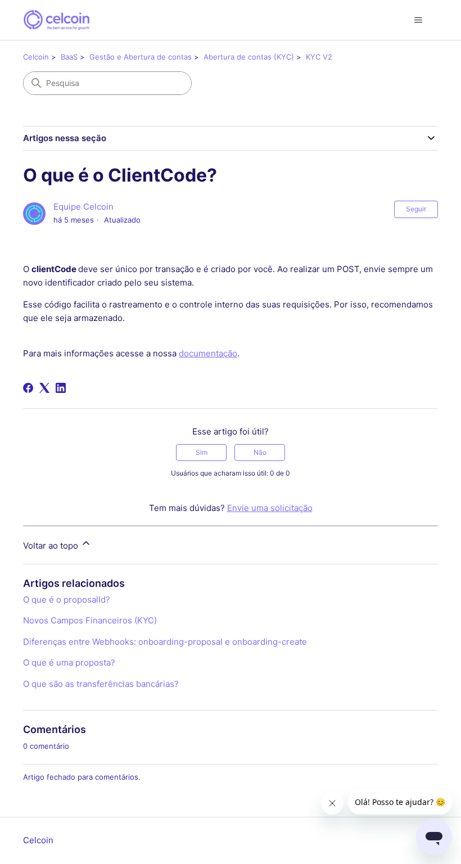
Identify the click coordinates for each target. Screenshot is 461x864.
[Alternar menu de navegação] (418, 20)
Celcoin (36, 56)
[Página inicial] (56, 20)
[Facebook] (28, 388)
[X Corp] (44, 388)
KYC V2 (319, 56)
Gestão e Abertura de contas (140, 56)
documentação (208, 353)
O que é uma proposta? (69, 662)
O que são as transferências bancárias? (101, 683)
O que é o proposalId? (66, 599)
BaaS (69, 56)
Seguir (416, 209)
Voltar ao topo (51, 545)
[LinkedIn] (61, 388)
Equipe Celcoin (83, 206)
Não (260, 452)
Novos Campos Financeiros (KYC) (90, 620)
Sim (201, 452)
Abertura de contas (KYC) (249, 56)
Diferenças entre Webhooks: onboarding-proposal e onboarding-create (165, 641)
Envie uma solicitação (270, 508)
